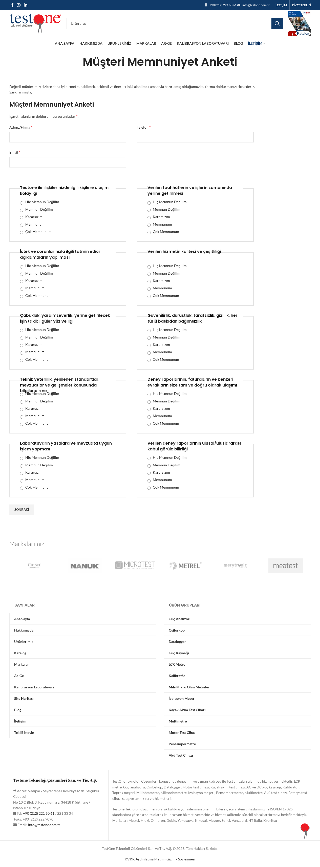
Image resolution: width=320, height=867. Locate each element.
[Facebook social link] (12, 5)
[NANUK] (84, 565)
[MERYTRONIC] (235, 565)
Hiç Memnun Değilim (42, 202)
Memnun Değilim (39, 209)
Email (14, 152)
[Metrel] (185, 565)
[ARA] (277, 23)
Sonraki (21, 510)
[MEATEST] (286, 565)
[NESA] (34, 565)
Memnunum (35, 224)
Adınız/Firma (20, 127)
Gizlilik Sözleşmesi (180, 859)
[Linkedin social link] (25, 5)
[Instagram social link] (18, 5)
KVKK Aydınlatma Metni (144, 859)
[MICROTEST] (135, 565)
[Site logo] (35, 23)
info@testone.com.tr (256, 5)
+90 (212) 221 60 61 (223, 5)
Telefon (144, 127)
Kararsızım (33, 216)
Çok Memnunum (38, 231)
